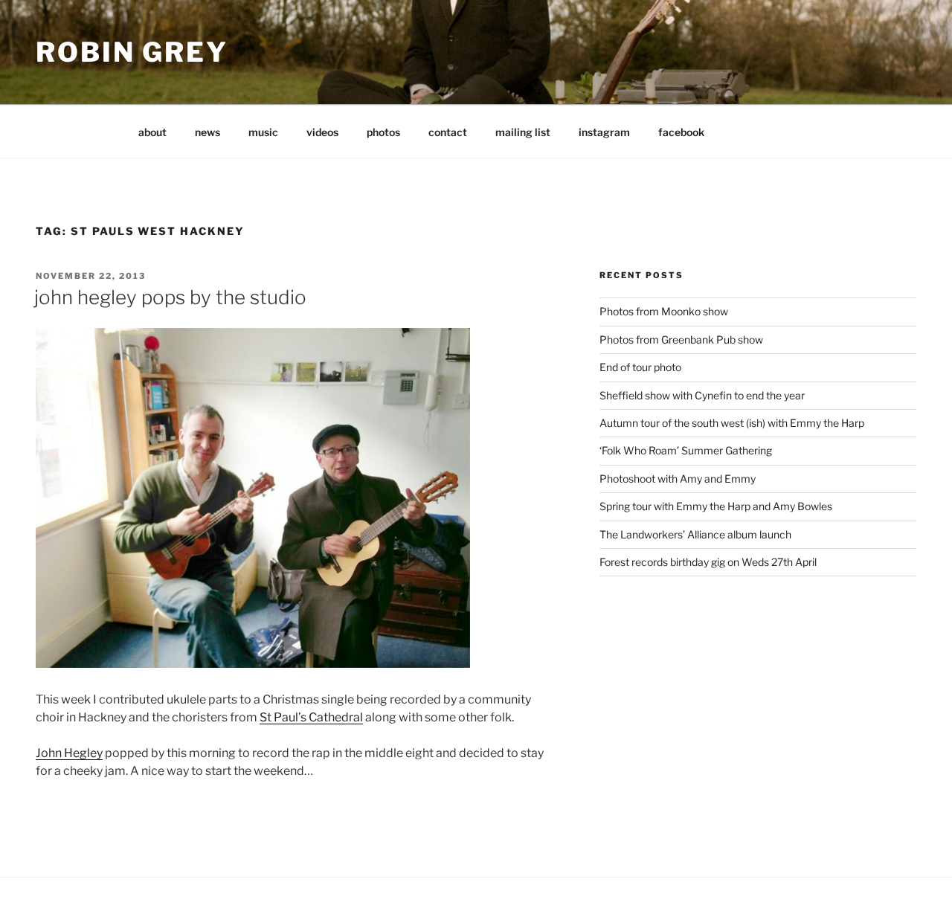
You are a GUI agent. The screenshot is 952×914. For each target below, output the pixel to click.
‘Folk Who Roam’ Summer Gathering (685, 450)
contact (447, 132)
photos (383, 132)
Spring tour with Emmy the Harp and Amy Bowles (715, 506)
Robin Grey (132, 52)
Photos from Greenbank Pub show (681, 339)
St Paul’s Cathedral (311, 717)
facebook (681, 132)
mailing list (522, 132)
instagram (604, 132)
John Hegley (69, 753)
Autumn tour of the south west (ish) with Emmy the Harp (731, 422)
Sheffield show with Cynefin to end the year (702, 395)
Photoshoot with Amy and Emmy (677, 478)
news (207, 132)
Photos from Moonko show (663, 311)
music (263, 132)
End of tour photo (640, 367)
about (152, 132)
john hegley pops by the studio (170, 297)
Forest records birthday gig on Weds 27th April (708, 562)
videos (322, 132)
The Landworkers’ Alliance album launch (695, 534)
